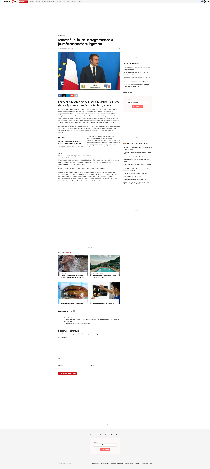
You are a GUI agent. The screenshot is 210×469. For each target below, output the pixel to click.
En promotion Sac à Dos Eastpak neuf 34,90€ (135, 179)
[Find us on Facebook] (202, 1)
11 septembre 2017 (62, 48)
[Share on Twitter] (64, 95)
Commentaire (62, 337)
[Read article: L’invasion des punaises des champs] (73, 292)
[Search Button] (208, 1)
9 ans (71, 317)
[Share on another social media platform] (76, 95)
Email (128, 99)
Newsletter (24, 1)
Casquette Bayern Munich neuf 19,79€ (133, 156)
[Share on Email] (72, 95)
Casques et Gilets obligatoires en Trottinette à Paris (137, 81)
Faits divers (59, 1)
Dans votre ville (66, 1)
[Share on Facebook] (60, 95)
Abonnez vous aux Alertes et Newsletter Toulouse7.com (104, 435)
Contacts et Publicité (140, 463)
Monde (44, 1)
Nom (60, 358)
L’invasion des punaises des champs (72, 303)
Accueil (60, 35)
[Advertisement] (105, 16)
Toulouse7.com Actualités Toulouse (100, 463)
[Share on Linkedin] (68, 95)
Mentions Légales (129, 463)
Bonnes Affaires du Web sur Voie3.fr (136, 143)
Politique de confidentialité (117, 463)
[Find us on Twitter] (205, 1)
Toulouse (74, 1)
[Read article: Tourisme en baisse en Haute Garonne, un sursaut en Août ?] (105, 265)
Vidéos (79, 1)
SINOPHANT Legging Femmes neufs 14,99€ (135, 173)
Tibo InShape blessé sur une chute (103, 303)
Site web (92, 365)
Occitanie (53, 1)
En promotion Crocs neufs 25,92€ (132, 176)
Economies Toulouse (98, 273)
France (48, 1)
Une (64, 35)
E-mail (60, 365)
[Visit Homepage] (8, 1)
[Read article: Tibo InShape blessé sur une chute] (105, 292)
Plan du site (149, 463)
